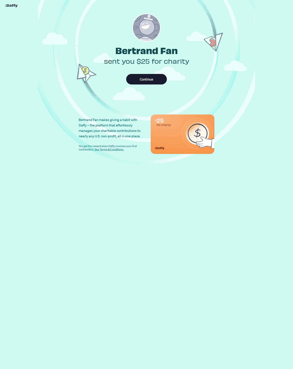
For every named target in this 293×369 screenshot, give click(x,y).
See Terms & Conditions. (109, 149)
